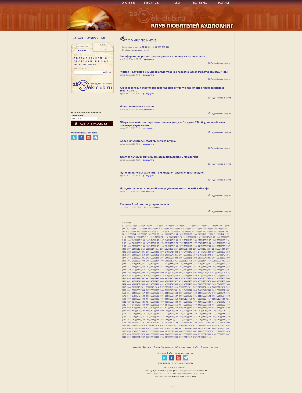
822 (199, 325)
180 (209, 243)
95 (138, 234)
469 (162, 281)
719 (147, 314)
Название (103, 49)
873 (223, 331)
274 (218, 255)
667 (228, 305)
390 (223, 269)
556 (138, 293)
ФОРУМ (223, 2)
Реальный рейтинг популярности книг (144, 204)
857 (147, 331)
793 (171, 322)
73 (164, 231)
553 (124, 293)
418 (138, 275)
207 (228, 246)
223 (194, 249)
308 (162, 261)
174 (180, 243)
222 (190, 249)
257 (138, 255)
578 (133, 296)
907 (166, 337)
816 (171, 325)
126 (170, 237)
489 (147, 284)
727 (185, 314)
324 (129, 264)
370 (129, 269)
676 (162, 308)
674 (152, 308)
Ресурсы (147, 347)
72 (160, 231)
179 (204, 243)
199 (190, 246)
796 (185, 322)
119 (137, 237)
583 (157, 296)
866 (190, 331)
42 (157, 228)
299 (228, 258)
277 (124, 258)
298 (223, 258)
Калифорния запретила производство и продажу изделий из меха (162, 56)
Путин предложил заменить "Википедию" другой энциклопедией (162, 172)
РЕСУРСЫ (152, 2)
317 (204, 261)
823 (204, 325)
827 (223, 325)
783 (124, 322)
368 (228, 266)
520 (185, 287)
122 (151, 237)
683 (195, 308)
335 (180, 264)
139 (124, 240)
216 (161, 249)
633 (176, 302)
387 (209, 269)
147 (162, 240)
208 (124, 249)
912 (190, 337)
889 (190, 334)
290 (185, 258)
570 (204, 293)
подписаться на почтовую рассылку (175, 363)
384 (195, 269)
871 (213, 331)
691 (124, 311)
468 (157, 281)
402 (171, 272)
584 (162, 296)
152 (185, 240)
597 (223, 296)
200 (167, 47)
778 (209, 319)
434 (213, 275)
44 (164, 228)
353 (157, 266)
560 (157, 293)
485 (129, 284)
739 (133, 317)
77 (179, 231)
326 (138, 264)
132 (199, 237)
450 (180, 278)
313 (185, 261)
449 (176, 278)
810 (143, 325)
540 (171, 290)
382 (185, 269)
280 (138, 258)
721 (157, 314)
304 (143, 261)
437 (228, 275)
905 (157, 337)
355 (166, 266)
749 (180, 317)
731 (204, 314)
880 (147, 334)
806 (124, 325)
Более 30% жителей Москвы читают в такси (148, 140)
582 (152, 296)
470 (166, 281)
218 (171, 249)
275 (223, 255)
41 (153, 228)
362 (199, 266)
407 (195, 272)
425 (171, 275)
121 (147, 237)
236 (147, 252)
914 (199, 337)
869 (204, 331)
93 (131, 234)
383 (190, 269)
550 (218, 290)
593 (204, 296)
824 (209, 325)
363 (204, 266)
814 (161, 325)
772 (180, 319)
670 (133, 308)
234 (138, 252)
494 (171, 284)
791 (162, 322)
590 (190, 296)
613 (190, 299)
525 (209, 287)
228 (218, 249)
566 (185, 293)
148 (166, 240)
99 (153, 234)
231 (124, 252)
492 (162, 284)
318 (209, 261)
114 (222, 234)
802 (213, 322)
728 (190, 314)
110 (204, 234)
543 (185, 290)
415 (124, 275)
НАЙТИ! (107, 72)
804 (223, 322)
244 (185, 252)
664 (213, 305)
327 (143, 264)
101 (162, 234)
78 (182, 231)
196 (176, 246)
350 (143, 266)
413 (223, 272)
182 (218, 243)
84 (204, 231)
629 (157, 302)
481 (218, 281)
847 (209, 328)
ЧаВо (195, 347)
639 (204, 302)
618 (213, 299)
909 (176, 337)
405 (185, 272)
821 (194, 325)
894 (213, 334)
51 (190, 228)
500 (199, 284)
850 (223, 328)
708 (204, 311)
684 (199, 308)
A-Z (75, 64)
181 (213, 243)
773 (185, 319)
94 (135, 234)
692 (129, 311)
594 (209, 296)
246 (195, 252)
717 (138, 314)
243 (180, 252)
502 (209, 284)
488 (143, 284)
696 (147, 311)
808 (133, 325)
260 (152, 255)
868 (199, 331)
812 (152, 325)
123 (156, 237)
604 (147, 299)
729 (195, 314)
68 (146, 231)
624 (133, 302)
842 (185, 328)
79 (186, 231)
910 (180, 337)
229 (223, 249)
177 (195, 243)
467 (152, 281)
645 (124, 305)
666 (223, 305)
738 (129, 317)
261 (157, 255)
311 (176, 261)
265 (176, 255)
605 (152, 299)
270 (199, 255)
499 (195, 284)
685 (204, 308)
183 (223, 243)
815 (166, 325)
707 (199, 311)
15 (165, 225)
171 (166, 243)
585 (166, 296)
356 (171, 266)
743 (152, 317)
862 (171, 331)
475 (190, 281)
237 (152, 252)
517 (171, 287)
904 (152, 337)
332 (166, 264)
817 (176, 325)
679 (176, 308)
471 (171, 281)
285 (162, 258)
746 (166, 317)
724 (171, 314)
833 (143, 328)
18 (176, 225)
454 (199, 278)
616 (204, 299)
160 (223, 240)
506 (228, 284)
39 (146, 228)
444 (152, 278)
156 (204, 240)
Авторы (82, 50)
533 (138, 290)
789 (152, 322)
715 (129, 314)
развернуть (149, 59)
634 (180, 302)
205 (218, 246)
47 (175, 228)
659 (190, 305)
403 (176, 272)
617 (209, 299)
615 (199, 299)
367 (223, 266)
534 (143, 290)
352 (152, 266)
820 (190, 325)
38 (142, 228)
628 (152, 302)
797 (190, 322)
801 (209, 322)
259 (147, 255)
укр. (85, 64)
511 (143, 287)
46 (171, 228)
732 (209, 314)
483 (228, 281)
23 (195, 225)
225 (204, 249)
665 (218, 305)
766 (152, 319)
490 (152, 284)
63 (127, 231)
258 (143, 255)
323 (124, 264)
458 (218, 278)
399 (157, 272)
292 (195, 258)
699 (162, 311)
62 (124, 231)
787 (143, 322)
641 (213, 302)
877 (133, 334)
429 (190, 275)
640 (209, 302)
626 (143, 302)
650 (147, 305)
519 (180, 287)
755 (209, 317)
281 (143, 258)
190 (147, 246)
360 (190, 266)
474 (185, 281)
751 (190, 317)
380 (176, 269)
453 (195, 278)
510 (138, 287)
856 (143, 331)
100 (159, 47)
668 (124, 308)
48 (179, 228)
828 (227, 325)
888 (185, 334)
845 (199, 328)
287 (171, 258)
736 (228, 314)
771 (176, 319)
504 (218, 284)
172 (171, 243)
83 (201, 231)
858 (152, 331)
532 (133, 290)
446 (162, 278)
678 (171, 308)
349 (138, 266)
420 (147, 275)
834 (147, 328)
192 (157, 246)
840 (176, 328)
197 (180, 246)
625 (138, 302)
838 (166, 328)
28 (213, 225)
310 (171, 261)
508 (129, 287)
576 (124, 296)
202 (204, 246)
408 (199, 272)
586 (171, 296)
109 (199, 234)
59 (219, 228)
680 (180, 308)
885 (171, 334)
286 (166, 258)
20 (146, 47)
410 (209, 272)
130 (189, 237)
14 (162, 225)
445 (157, 278)
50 (156, 47)
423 (162, 275)
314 (190, 261)
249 (209, 252)
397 (147, 272)
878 (138, 334)
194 (166, 246)
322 (227, 261)
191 (152, 246)
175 (185, 243)
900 (133, 337)
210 (133, 249)
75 (171, 231)
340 (204, 264)
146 (157, 240)
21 (187, 225)
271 (204, 255)
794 (176, 322)
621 (227, 299)
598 (228, 296)
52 (193, 228)
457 (213, 278)
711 (218, 311)
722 (162, 314)
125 (166, 237)
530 (124, 290)
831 (133, 328)
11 (151, 225)
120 (142, 237)
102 (166, 234)
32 (228, 225)
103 (171, 234)
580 (143, 296)
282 (147, 258)
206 (223, 246)
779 (213, 319)
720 (152, 314)
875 (124, 334)
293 (199, 258)
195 (171, 246)
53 (197, 228)
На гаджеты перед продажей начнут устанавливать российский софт (164, 188)
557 (143, 293)
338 (195, 264)
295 (209, 258)
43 (160, 228)
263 (166, 255)
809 (138, 325)
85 (208, 231)
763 (138, 319)
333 (171, 264)
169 (157, 243)
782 (228, 319)
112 (213, 234)
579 (138, 296)
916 (209, 337)
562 (166, 293)
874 (228, 331)
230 (227, 249)
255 (129, 255)
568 (195, 293)
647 (133, 305)
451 (185, 278)
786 (138, 322)
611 (180, 299)
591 (195, 296)
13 (158, 225)
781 (223, 319)
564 (176, 293)
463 (133, 281)
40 (153, 47)
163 (129, 243)
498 (190, 284)
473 (180, 281)
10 (143, 47)
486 (133, 284)
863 (176, 331)
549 (213, 290)
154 (195, 240)
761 (129, 319)
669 (129, 308)
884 (166, 334)
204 (213, 246)
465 (143, 281)
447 (166, 278)
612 (185, 299)
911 (185, 337)
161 (228, 240)
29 (217, 225)
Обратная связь (183, 347)
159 (218, 240)
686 (209, 308)
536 (152, 290)
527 (218, 287)
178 (199, 243)
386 (204, 269)
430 (195, 275)
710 (213, 311)
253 (228, 252)
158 (213, 240)
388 (213, 269)
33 (124, 228)
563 (171, 293)
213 (147, 249)
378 (166, 269)
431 (199, 275)
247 (199, 252)
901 (138, 337)
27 (209, 225)
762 (133, 319)
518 (176, 287)
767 (157, 319)
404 (180, 272)
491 (157, 284)
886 (176, 334)
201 (199, 246)
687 (213, 308)
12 (154, 225)
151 (180, 240)
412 (218, 272)
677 (166, 308)
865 (185, 331)
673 (147, 308)
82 (197, 231)
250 (213, 252)
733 (213, 314)
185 (124, 246)
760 (124, 319)
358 (180, 266)
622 (124, 302)
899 (129, 337)
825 (213, 325)
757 (218, 317)
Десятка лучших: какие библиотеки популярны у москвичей (159, 156)
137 (222, 237)
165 (138, 243)
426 (176, 275)
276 (228, 255)
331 (162, 264)
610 (176, 299)
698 (157, 311)
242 (176, 252)
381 (180, 269)
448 (171, 278)
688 (218, 308)
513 (152, 287)
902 (143, 337)
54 (201, 228)
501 (204, 284)
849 (218, 328)
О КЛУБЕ (128, 2)
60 (223, 228)
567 (190, 293)
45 (168, 228)
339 (199, 264)
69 (149, 231)
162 (124, 243)
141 (133, 240)
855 (138, 331)
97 (146, 234)
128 (180, 237)
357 (176, 266)
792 (166, 322)
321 (223, 261)
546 (199, 290)
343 (218, 264)
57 (212, 228)
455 (204, 278)
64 (131, 231)
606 (157, 299)
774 (190, 319)
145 (152, 240)
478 (204, 281)
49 (182, 228)
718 (143, 314)
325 (133, 264)
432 (204, 275)
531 (129, 290)
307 (157, 261)
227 (213, 249)
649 (143, 305)
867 (195, 331)
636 (190, 302)
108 (195, 234)
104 (176, 234)
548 (209, 290)
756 (213, 317)
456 (209, 278)
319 (213, 261)
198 (185, 246)
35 (131, 228)
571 (209, 293)
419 (143, 275)
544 (190, 290)
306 (152, 261)
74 (168, 231)
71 (157, 231)
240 (166, 252)
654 (166, 305)
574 (223, 293)
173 (176, 243)
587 (176, 296)
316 (199, 261)
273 (213, 255)
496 (180, 284)
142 (138, 240)
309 (166, 261)
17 (173, 225)
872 (218, 331)
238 (157, 252)
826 (218, 325)
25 (202, 225)
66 (138, 231)
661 (199, 305)
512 (147, 287)
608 (166, 299)
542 (180, 290)
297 (218, 258)
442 (143, 278)
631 (166, 302)
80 (190, 231)
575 (228, 293)
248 (204, 252)
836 (157, 328)
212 (143, 249)
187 (133, 246)
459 (223, 278)
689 (223, 308)
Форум (214, 347)
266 (180, 255)
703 (180, 311)
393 (129, 272)
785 (133, 322)
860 (162, 331)
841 (180, 328)
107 (190, 234)
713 (227, 311)
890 (195, 334)
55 (204, 228)
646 (129, 305)
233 (133, 252)
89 (223, 231)
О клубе (137, 347)
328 (147, 264)
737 (124, 317)
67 (142, 231)
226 (209, 249)
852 (124, 331)
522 (194, 287)
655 (171, 305)
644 (228, 302)
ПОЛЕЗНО (199, 2)
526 (213, 287)
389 (218, 269)
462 (129, 281)
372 (138, 269)
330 (157, 264)
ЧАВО (175, 2)
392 (124, 272)
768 (162, 319)
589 (185, 296)
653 (162, 305)
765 (147, 319)
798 (195, 322)
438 (124, 278)
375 (152, 269)
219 (176, 249)
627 (147, 302)
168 (152, 243)
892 (204, 334)
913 (194, 337)
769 (166, 319)
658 (185, 305)
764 (143, 319)
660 (195, 305)
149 (171, 240)
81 (193, 231)
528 (223, 287)
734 (218, 314)
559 (152, 293)
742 (147, 317)
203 (209, 246)
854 (133, 331)
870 (209, 331)
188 (138, 246)
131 (194, 237)
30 (149, 47)
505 (223, 284)
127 (175, 237)
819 (185, 325)
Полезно (204, 347)
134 (208, 237)
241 (171, 252)
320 (218, 261)
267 (185, 255)
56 (208, 228)
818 (180, 325)
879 (143, 334)
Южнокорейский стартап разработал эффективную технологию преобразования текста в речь (172, 89)
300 (124, 261)
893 (209, 334)
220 (180, 249)
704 (185, 311)
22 (191, 225)
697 (152, 311)
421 (152, 275)
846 (204, 328)
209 (129, 249)
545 (195, 290)
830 (129, 328)
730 (199, 314)
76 (175, 231)
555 (133, 293)
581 (147, 296)
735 (223, 314)
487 (138, 284)
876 (129, 334)
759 (228, 317)
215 (157, 249)
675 (157, 308)
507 (124, 287)
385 (199, 269)
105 (180, 234)
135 (213, 237)
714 (124, 314)
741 (143, 317)
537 (157, 290)
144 (147, 240)
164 (133, 243)
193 (162, 246)
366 (218, 266)
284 (157, 258)
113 (217, 234)
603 (143, 299)
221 (185, 249)
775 (195, 319)
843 (190, 328)
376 (157, 269)
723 (166, 314)
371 (133, 269)
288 (176, 258)
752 (195, 317)
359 (185, 266)
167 (147, 243)
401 (166, 272)
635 (185, 302)
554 (129, 293)
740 (138, 317)
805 (228, 322)
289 (180, 258)
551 (223, 290)
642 (218, 302)
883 (162, 334)
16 (169, 225)
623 (129, 302)
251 (218, 252)
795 (180, 322)
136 (218, 237)
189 (143, 246)
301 (129, 261)
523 (199, 287)
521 (190, 287)
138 (227, 237)
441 (138, 278)
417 (133, 275)
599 (124, 299)
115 (226, 234)
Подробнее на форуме (221, 63)
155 (199, 240)
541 (176, 290)
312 (180, 261)
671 (138, 308)
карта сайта (175, 387)
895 (218, 334)
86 (212, 231)
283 (152, 258)
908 (171, 337)
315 (194, 261)
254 (124, 255)
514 (157, 287)
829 (124, 328)
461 (124, 281)
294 (204, 258)
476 (195, 281)
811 (147, 325)
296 (213, 258)
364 (209, 266)
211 (138, 249)
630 (162, 302)
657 (180, 305)
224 (199, 249)
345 (228, 264)
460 (228, 278)
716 (133, 314)
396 (143, 272)
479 (209, 281)
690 (228, 308)
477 (199, 281)
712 (223, 311)
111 (208, 234)
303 (138, 261)
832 (138, 328)
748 (176, 317)
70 (153, 231)
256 (133, 255)
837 (162, 328)
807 (129, 325)
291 (190, 258)
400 (162, 272)
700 (166, 311)
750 (185, 317)
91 (124, 234)
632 (171, 302)
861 (166, 331)
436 (223, 275)
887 (180, 334)
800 (204, 322)
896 (223, 334)
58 (215, 228)
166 (143, 243)
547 (204, 290)
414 (227, 272)
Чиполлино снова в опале (137, 106)
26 (206, 225)
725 (176, 314)
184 (228, 243)
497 (185, 284)
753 (199, 317)
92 (127, 234)
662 (204, 305)
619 (218, 299)
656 (176, 305)
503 (213, 284)
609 (171, 299)
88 (219, 231)
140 (129, 240)
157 (209, 240)
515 (161, 287)
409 (204, 272)
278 (129, 258)
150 (163, 47)
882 (157, 334)
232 (129, 252)
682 (190, 308)
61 (226, 228)
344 (223, 264)
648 (138, 305)
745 (162, 317)
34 (127, 228)
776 (199, 319)
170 (162, 243)
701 (171, 311)
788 (147, 322)
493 (166, 284)
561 (162, 293)
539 (166, 290)
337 (190, 264)
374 (147, 269)
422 (157, 275)
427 (180, 275)
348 (133, 266)
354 (162, 266)
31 (224, 225)
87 (215, 231)
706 (195, 311)
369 (124, 269)
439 (129, 278)
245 (190, 252)
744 (157, 317)
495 (176, 284)
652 (157, 305)
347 (129, 266)
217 (166, 249)
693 (133, 311)
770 (171, 319)
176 (190, 243)
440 (133, 278)
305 (147, 261)
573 (218, 293)
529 (227, 287)
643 (223, 302)
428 (185, 275)
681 (185, 308)
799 (199, 322)
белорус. (92, 64)
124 (161, 237)
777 (204, 319)
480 (213, 281)
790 (157, 322)
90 (226, 231)
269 (195, 255)
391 (228, 269)
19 (180, 225)
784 (129, 322)
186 (129, 246)
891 (199, 334)
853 (129, 331)
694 (138, 311)
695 (143, 311)
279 (133, 258)
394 (133, 272)
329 (152, 264)
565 (180, 293)
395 (138, 272)
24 (198, 225)
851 (228, 328)
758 (223, 317)
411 (213, 272)
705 (190, 311)
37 (138, 228)
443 (147, 278)
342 (213, 264)
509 (133, 287)
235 (143, 252)
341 (209, 264)
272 (209, 255)
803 (218, 322)
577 (129, 296)
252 (223, 252)
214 (152, 249)
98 (149, 234)
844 (195, 328)
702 (176, 311)
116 (124, 237)
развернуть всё (142, 50)
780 (218, 319)
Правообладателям (163, 347)
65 (135, 231)
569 (199, 293)
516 (166, 287)
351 (147, 266)
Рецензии (103, 45)
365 (213, 266)
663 (209, 305)
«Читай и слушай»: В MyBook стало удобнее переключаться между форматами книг (174, 71)
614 (194, 299)
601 (133, 299)
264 (171, 255)
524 (204, 287)
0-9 (80, 64)
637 (195, 302)
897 (228, 334)
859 (157, 331)
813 (157, 325)
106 (185, 234)
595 (213, 296)
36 (135, 228)
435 (218, 275)
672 (143, 308)
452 (190, 278)
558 (147, 293)
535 (147, 290)
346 (124, 266)
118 (133, 237)
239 (162, 252)
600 (129, 299)
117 (128, 237)
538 (162, 290)
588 (180, 296)
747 (171, 317)
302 (133, 261)
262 (162, 255)
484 (124, 284)
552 (228, 290)
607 (162, 299)
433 (209, 275)
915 (204, 337)
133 (203, 237)
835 (152, 328)
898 (124, 337)
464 (138, 281)
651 (152, 305)
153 (190, 240)
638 (199, 302)
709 (209, 311)
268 (190, 255)
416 (129, 275)
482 (223, 281)
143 (143, 240)
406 (190, 272)
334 (176, 264)
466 (147, 281)
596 (218, 296)
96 (142, 234)
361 (195, 266)
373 (143, 269)
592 (199, 296)
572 (213, 293)
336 (185, 264)
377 (162, 269)
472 (176, 281)
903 (147, 337)
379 (171, 269)
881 (152, 334)
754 (204, 317)
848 (213, 328)
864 (180, 331)
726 (180, 314)
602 (138, 299)
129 (184, 237)
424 (166, 275)
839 (171, 328)
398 (152, 272)
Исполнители (82, 46)
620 (223, 299)
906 (162, 337)
